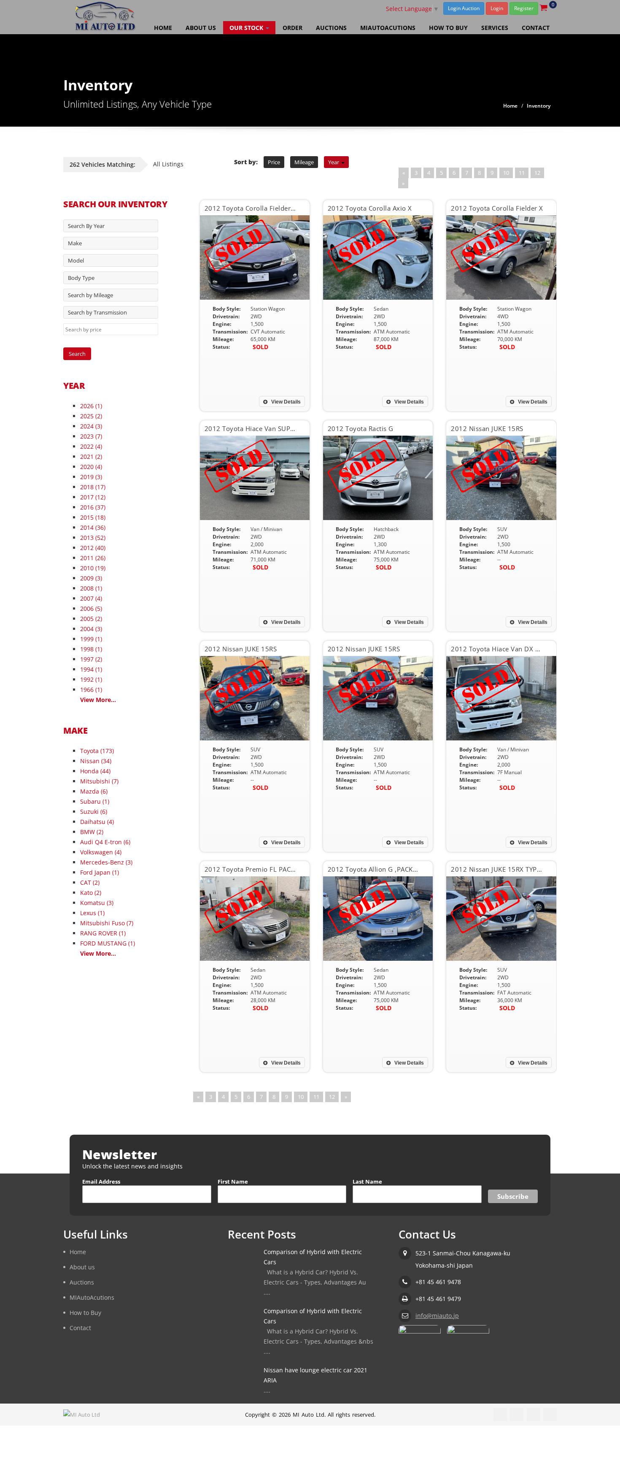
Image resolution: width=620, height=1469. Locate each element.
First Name (233, 1181)
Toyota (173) (97, 751)
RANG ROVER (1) (103, 933)
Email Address (101, 1181)
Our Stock (247, 28)
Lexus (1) (92, 913)
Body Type (81, 278)
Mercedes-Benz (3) (106, 862)
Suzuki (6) (93, 812)
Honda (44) (95, 771)
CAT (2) (90, 882)
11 (522, 172)
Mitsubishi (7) (99, 781)
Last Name (367, 1181)
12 (537, 172)
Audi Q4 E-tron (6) (105, 842)
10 (506, 172)
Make (75, 243)
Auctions (331, 28)
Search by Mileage (90, 295)
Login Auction (464, 8)
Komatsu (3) (96, 903)
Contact (536, 28)
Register (524, 8)
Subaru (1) (94, 801)
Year (334, 162)
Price (274, 162)
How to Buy (448, 28)
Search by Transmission (97, 312)
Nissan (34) (95, 761)
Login (497, 8)
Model (76, 260)
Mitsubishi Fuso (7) (106, 923)
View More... (98, 700)
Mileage (304, 162)
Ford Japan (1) (99, 872)
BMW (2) (91, 832)
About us (201, 28)
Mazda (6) (94, 791)
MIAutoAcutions (387, 28)
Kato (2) (90, 893)
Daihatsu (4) (97, 822)
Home (163, 28)
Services (494, 28)
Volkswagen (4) (100, 852)
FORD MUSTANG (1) (107, 943)
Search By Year (86, 226)
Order (292, 28)
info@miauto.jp (437, 1315)
